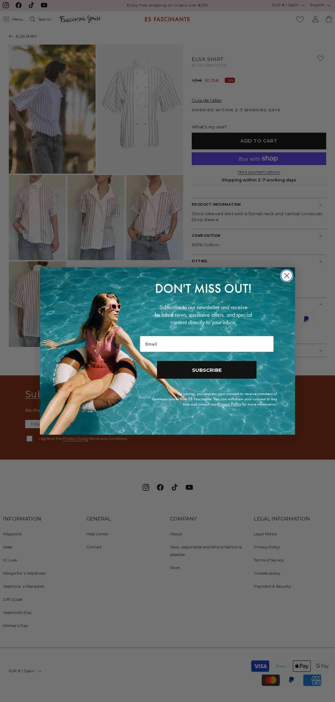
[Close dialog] (286, 275)
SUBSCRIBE (207, 370)
